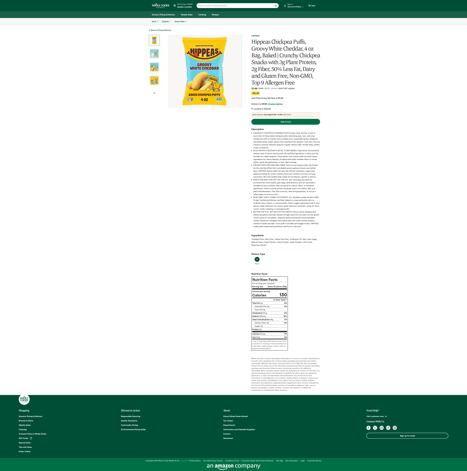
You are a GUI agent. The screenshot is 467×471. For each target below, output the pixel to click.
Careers (226, 433)
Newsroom (228, 438)
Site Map (279, 460)
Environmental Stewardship (133, 429)
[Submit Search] (276, 5)
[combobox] (233, 5)
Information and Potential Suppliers (239, 429)
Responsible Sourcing (130, 416)
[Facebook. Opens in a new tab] (368, 428)
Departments (229, 425)
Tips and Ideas (25, 447)
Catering (23, 429)
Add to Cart (285, 121)
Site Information (291, 460)
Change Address (275, 104)
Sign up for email (407, 435)
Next (154, 93)
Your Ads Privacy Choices (213, 460)
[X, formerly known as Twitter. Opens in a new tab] (375, 428)
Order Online (24, 451)
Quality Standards (129, 420)
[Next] (198, 71)
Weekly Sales (25, 425)
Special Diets (25, 442)
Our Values (228, 420)
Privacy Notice (195, 460)
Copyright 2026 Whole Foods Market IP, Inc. (163, 460)
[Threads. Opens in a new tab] (395, 428)
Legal (302, 460)
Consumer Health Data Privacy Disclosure (258, 460)
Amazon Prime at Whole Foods (32, 433)
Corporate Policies (314, 460)
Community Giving (129, 425)
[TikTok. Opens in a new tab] (388, 428)
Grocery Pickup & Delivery (30, 416)
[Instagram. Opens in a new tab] (382, 428)
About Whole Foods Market (235, 416)
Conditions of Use (232, 460)
